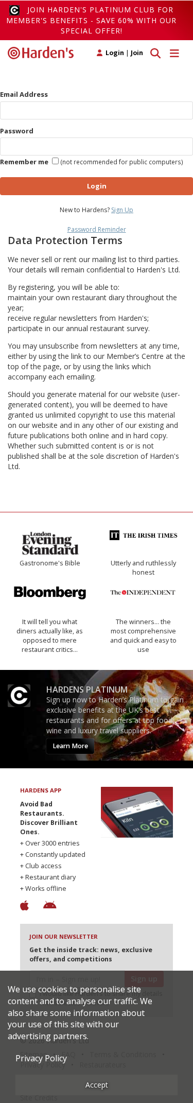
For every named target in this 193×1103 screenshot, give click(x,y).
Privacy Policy (41, 1058)
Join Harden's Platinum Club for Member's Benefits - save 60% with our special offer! (91, 20)
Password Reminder (96, 229)
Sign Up (122, 209)
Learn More (70, 746)
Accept (96, 1085)
